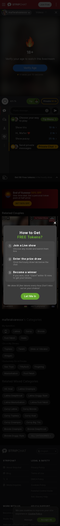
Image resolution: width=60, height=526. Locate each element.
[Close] (55, 222)
